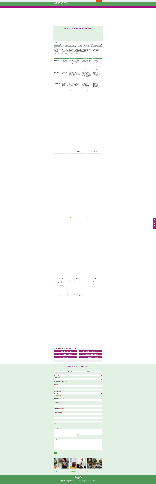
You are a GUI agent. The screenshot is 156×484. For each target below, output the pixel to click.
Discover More (56, 471)
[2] (55, 51)
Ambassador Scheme (90, 481)
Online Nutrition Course (67, 480)
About (75, 2)
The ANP (94, 481)
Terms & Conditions (77, 481)
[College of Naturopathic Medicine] (61, 3)
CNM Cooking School (94, 480)
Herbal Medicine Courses (73, 480)
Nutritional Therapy (68, 481)
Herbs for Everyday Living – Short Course (90, 357)
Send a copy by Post (57, 426)
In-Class (55, 396)
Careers (78, 478)
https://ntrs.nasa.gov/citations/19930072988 (60, 53)
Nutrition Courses (62, 480)
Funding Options (82, 481)
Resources (90, 2)
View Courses (89, 471)
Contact (100, 2)
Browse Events (72, 471)
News (86, 2)
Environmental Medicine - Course (65, 357)
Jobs (94, 2)
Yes (54, 382)
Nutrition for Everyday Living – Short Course (90, 354)
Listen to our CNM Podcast (78, 477)
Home (73, 2)
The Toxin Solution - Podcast (65, 351)
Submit (55, 452)
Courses (79, 2)
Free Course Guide (99, 0)
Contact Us (85, 481)
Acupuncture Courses (79, 480)
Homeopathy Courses (84, 480)
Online (59, 396)
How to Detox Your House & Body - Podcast (90, 351)
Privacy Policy (72, 481)
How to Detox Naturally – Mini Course (65, 354)
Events (83, 2)
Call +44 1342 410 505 (91, 0)
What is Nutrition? (63, 481)
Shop (96, 2)
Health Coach (89, 480)
